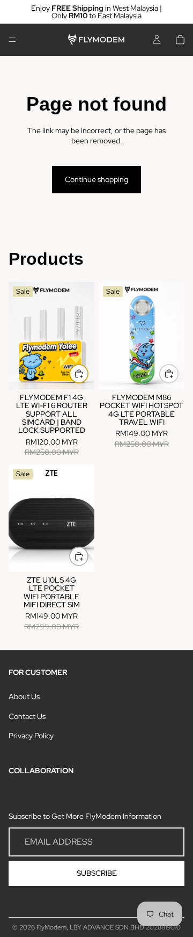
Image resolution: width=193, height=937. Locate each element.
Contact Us (27, 716)
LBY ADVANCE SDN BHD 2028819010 (125, 927)
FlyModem (51, 927)
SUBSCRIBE (97, 873)
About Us (24, 696)
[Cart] (180, 40)
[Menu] (12, 39)
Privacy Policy (31, 736)
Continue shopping (96, 179)
